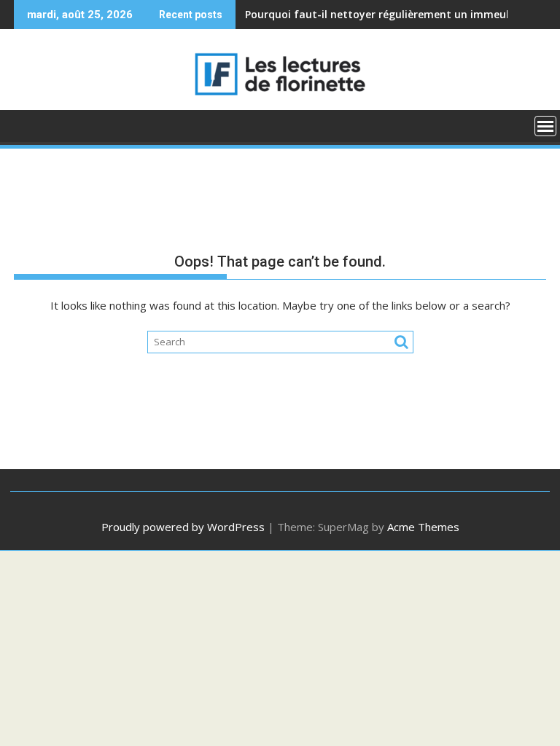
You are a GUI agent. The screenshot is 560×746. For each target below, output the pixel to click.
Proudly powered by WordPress (183, 526)
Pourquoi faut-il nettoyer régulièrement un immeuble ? (387, 14)
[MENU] (545, 126)
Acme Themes (423, 526)
